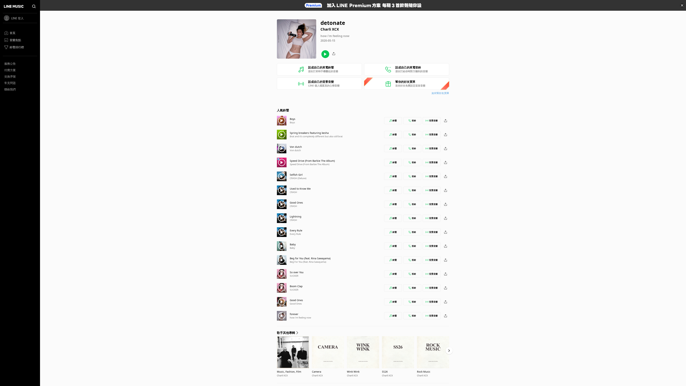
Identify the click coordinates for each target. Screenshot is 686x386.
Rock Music (423, 371)
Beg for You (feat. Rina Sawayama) (310, 258)
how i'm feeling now (300, 317)
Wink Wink (353, 371)
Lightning (295, 216)
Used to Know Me (300, 188)
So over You (297, 272)
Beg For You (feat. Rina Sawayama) (308, 261)
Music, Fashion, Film (289, 371)
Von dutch (296, 147)
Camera (316, 371)
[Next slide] (449, 350)
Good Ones (296, 202)
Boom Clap (296, 286)
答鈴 (414, 120)
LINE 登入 (17, 18)
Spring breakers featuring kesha (309, 133)
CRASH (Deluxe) (298, 178)
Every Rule (296, 230)
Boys (292, 119)
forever (294, 314)
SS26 (385, 371)
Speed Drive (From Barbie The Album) (312, 160)
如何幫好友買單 (440, 93)
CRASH (293, 192)
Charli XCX (282, 375)
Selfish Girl (296, 174)
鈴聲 (394, 120)
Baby (293, 244)
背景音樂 (433, 120)
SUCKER (294, 275)
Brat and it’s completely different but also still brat (316, 136)
